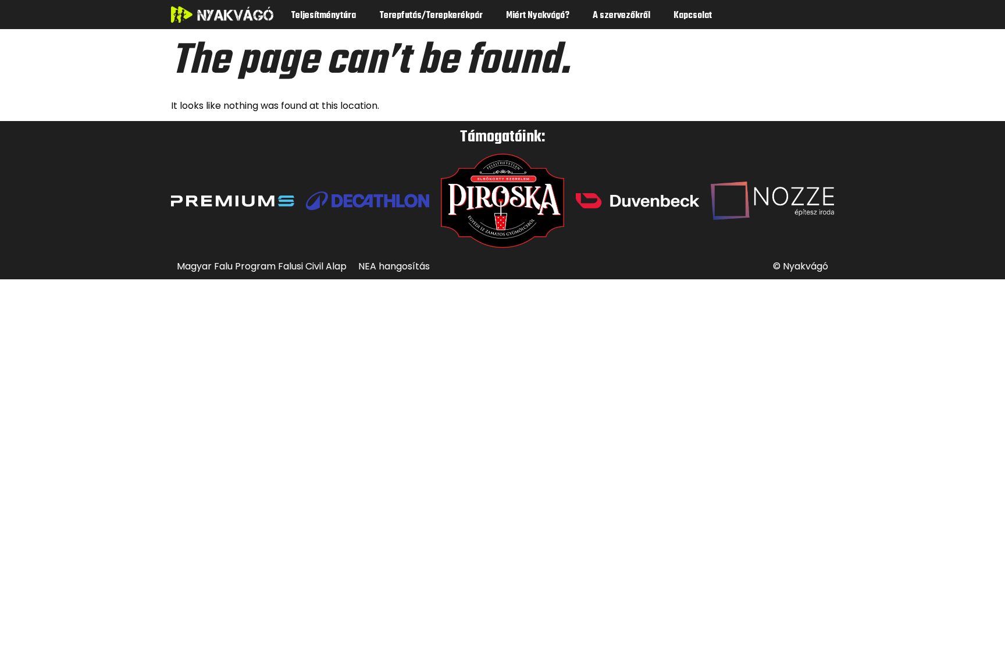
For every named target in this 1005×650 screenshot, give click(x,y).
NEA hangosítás (394, 266)
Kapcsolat (692, 15)
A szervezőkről (621, 15)
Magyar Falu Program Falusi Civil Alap (262, 266)
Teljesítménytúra (323, 15)
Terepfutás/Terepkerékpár (431, 15)
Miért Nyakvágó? (537, 15)
